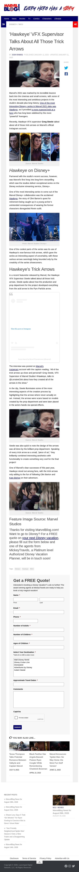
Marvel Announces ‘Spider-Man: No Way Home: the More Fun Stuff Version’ (58, 760)
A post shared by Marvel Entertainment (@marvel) (34, 359)
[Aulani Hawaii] (39, 670)
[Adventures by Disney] (39, 667)
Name (16, 595)
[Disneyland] (39, 665)
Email (16, 608)
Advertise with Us (62, 858)
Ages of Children (21, 643)
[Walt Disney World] (39, 660)
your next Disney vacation (40, 538)
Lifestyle (57, 19)
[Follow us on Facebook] (66, 866)
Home (6, 19)
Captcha (17, 712)
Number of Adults (21, 626)
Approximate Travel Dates (25, 680)
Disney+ (13, 24)
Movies (22, 19)
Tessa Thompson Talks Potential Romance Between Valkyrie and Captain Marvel (17, 760)
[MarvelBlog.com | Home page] (12, 7)
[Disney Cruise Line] (39, 662)
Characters (46, 19)
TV (29, 19)
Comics (36, 19)
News (14, 19)
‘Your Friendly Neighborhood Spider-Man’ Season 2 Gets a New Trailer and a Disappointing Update (14, 833)
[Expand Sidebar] (3, 24)
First (15, 602)
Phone (17, 617)
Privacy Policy (45, 858)
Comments (18, 689)
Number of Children (22, 635)
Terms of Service (29, 858)
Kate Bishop (14, 478)
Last (41, 602)
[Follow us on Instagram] (69, 866)
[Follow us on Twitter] (73, 866)
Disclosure (14, 858)
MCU (21, 24)
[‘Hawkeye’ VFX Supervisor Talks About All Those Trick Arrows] (34, 74)
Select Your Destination (24, 652)
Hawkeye (25, 569)
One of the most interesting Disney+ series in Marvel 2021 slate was (32, 106)
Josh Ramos (17, 55)
